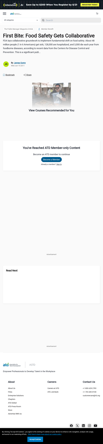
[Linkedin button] (83, 425)
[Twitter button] (77, 425)
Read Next (12, 270)
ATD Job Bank (52, 392)
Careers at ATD (53, 388)
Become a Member (51, 159)
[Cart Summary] (98, 13)
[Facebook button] (71, 425)
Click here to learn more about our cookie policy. (45, 434)
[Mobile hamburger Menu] (4, 14)
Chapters (11, 399)
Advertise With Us (15, 414)
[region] (51, 436)
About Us (11, 388)
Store (10, 410)
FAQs (10, 392)
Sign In (59, 164)
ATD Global (12, 403)
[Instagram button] (89, 425)
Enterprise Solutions (16, 396)
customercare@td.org (91, 396)
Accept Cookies (35, 439)
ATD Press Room (14, 406)
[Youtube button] (95, 425)
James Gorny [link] (20, 63)
